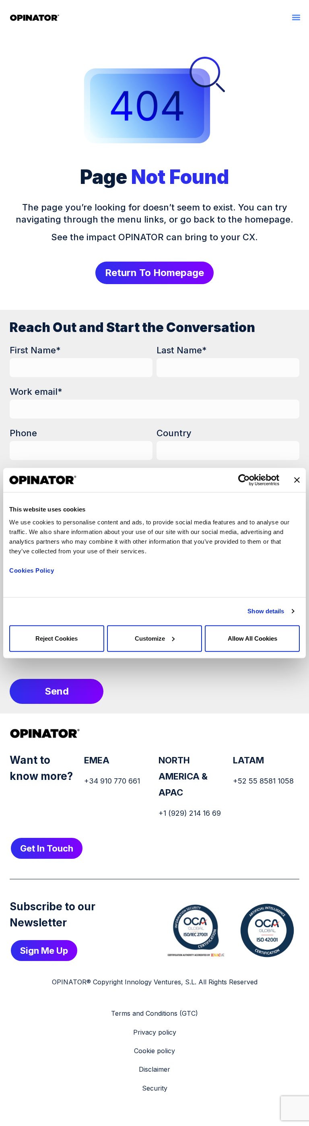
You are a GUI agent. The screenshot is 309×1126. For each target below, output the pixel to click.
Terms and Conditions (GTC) (154, 1013)
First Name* (35, 350)
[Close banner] (297, 480)
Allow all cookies (252, 638)
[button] (296, 17)
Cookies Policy (31, 570)
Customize (150, 638)
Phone (23, 433)
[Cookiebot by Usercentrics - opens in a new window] (244, 480)
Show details (265, 611)
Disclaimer (154, 1069)
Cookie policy (154, 1051)
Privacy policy (154, 1032)
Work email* (36, 391)
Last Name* (182, 350)
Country (174, 433)
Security (154, 1088)
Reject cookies (56, 638)
